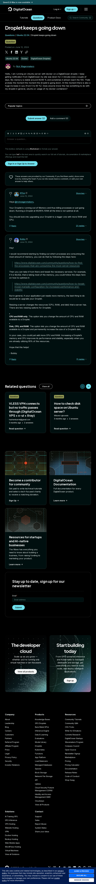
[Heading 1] (27, 133)
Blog (7, 727)
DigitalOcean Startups (74, 738)
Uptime (38, 784)
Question (10, 41)
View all (46, 386)
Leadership (9, 723)
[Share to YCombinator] (21, 52)
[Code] (47, 133)
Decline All (81, 875)
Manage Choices (81, 880)
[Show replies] (86, 226)
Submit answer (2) (36, 118)
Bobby (23, 239)
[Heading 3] (32, 133)
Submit (18, 607)
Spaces (38, 769)
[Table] (45, 133)
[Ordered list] (37, 133)
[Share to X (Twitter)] (6, 52)
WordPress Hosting (13, 847)
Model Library (40, 742)
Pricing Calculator (72, 765)
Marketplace (70, 757)
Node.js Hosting (11, 839)
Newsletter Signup (72, 754)
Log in (56, 9)
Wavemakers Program (74, 742)
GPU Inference (11, 820)
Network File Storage (43, 776)
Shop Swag (69, 780)
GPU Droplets (40, 723)
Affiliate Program (11, 746)
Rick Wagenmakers (25, 66)
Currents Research (72, 735)
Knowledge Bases (42, 719)
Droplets (38, 746)
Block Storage (41, 772)
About (7, 719)
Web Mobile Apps (12, 843)
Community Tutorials (73, 719)
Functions (39, 754)
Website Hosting (11, 828)
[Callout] (42, 133)
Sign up (70, 9)
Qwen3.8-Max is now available (16, 2)
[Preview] (85, 133)
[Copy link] (26, 52)
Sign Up (12, 500)
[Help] (88, 133)
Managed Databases (43, 765)
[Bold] (8, 133)
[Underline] (13, 133)
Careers (8, 731)
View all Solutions (12, 854)
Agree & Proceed (81, 871)
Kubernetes (40, 750)
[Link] (19, 133)
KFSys (22, 193)
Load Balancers (41, 761)
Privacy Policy (11, 757)
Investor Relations (12, 765)
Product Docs (54, 17)
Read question (16, 428)
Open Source (70, 750)
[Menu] (86, 9)
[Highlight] (24, 133)
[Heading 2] (29, 133)
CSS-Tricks (69, 727)
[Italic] (11, 133)
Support (38, 816)
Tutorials (24, 17)
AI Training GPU (11, 816)
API (36, 780)
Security (8, 761)
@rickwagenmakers (24, 202)
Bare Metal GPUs (42, 727)
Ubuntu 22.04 (22, 35)
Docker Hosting (11, 835)
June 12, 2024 (26, 196)
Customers (9, 735)
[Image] (21, 133)
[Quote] (40, 133)
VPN (7, 831)
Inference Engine (42, 731)
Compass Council (72, 746)
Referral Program (12, 742)
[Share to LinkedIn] (16, 52)
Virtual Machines (11, 850)
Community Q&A (71, 723)
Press (7, 750)
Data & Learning (41, 735)
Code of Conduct (72, 776)
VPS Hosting (10, 824)
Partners (8, 738)
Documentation (71, 769)
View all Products (42, 805)
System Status (40, 828)
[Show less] (86, 193)
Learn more (59, 500)
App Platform (40, 757)
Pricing (68, 761)
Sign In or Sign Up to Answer (21, 163)
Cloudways (39, 801)
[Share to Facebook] (11, 52)
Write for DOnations (73, 731)
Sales (37, 820)
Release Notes (71, 772)
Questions (37, 17)
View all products (26, 671)
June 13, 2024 (26, 242)
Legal (7, 754)
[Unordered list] (34, 133)
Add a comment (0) (59, 118)
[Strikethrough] (16, 133)
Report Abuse (40, 824)
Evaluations (39, 738)
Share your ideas (42, 831)
